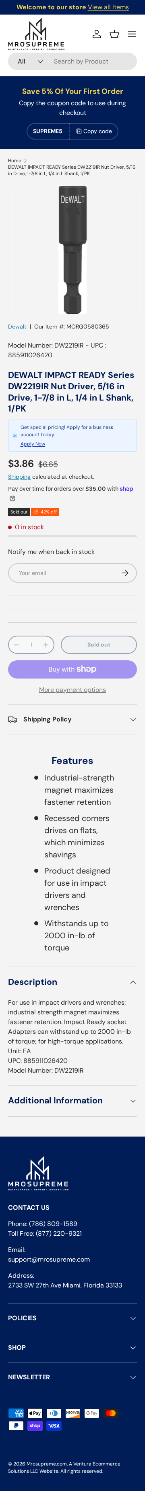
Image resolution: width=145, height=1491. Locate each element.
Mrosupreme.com (47, 1464)
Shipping (19, 476)
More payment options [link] (72, 689)
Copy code (97, 131)
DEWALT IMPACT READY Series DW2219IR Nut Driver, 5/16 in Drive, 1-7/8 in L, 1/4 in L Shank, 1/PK (72, 170)
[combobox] (72, 61)
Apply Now (33, 444)
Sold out (98, 644)
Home (14, 160)
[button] (114, 34)
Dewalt (17, 326)
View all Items (108, 7)
